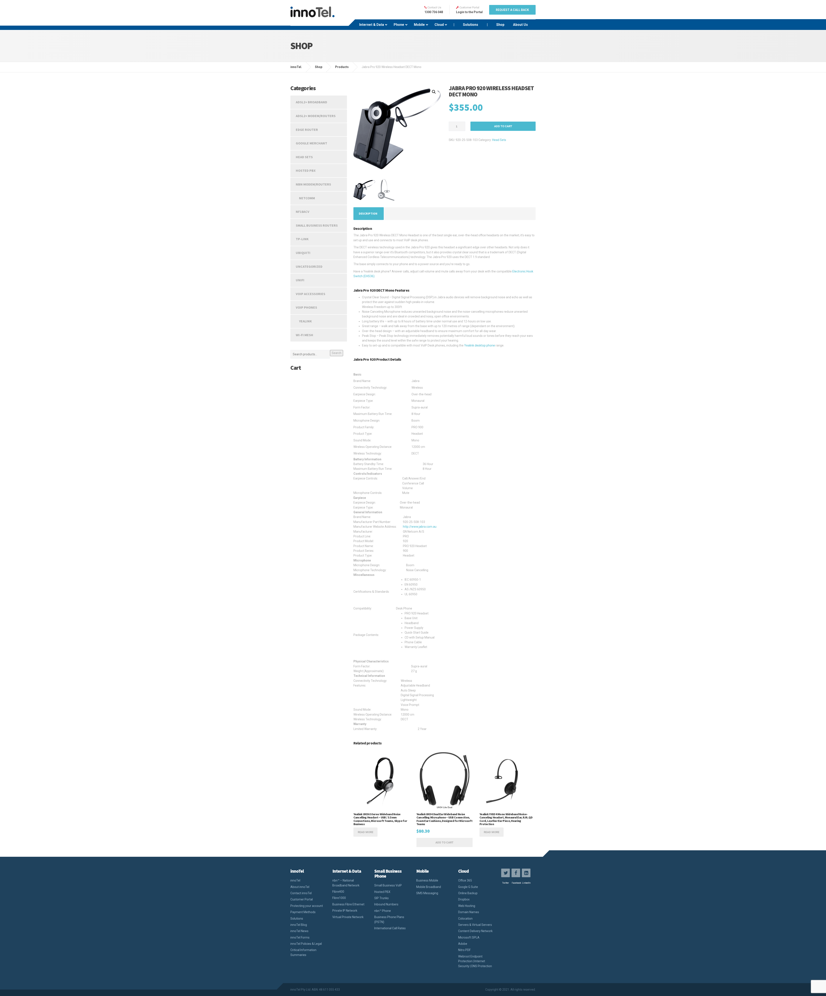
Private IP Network (344, 910)
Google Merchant (311, 143)
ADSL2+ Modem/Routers (316, 116)
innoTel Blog (298, 924)
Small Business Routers (317, 225)
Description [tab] (368, 213)
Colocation (465, 918)
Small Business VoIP (388, 885)
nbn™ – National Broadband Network (345, 883)
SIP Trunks (381, 898)
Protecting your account (306, 906)
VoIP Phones (306, 307)
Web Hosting (466, 906)
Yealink (305, 321)
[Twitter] (505, 873)
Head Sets (499, 140)
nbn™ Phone (382, 910)
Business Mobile (427, 880)
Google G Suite (468, 887)
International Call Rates (390, 928)
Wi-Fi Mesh (304, 335)
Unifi (300, 280)
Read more (365, 832)
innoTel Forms (300, 937)
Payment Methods (303, 912)
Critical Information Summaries (303, 952)
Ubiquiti (303, 253)
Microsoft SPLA (468, 937)
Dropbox (464, 899)
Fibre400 (338, 891)
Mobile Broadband (428, 887)
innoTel (295, 880)
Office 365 (465, 880)
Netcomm (307, 198)
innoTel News (299, 931)
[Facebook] (516, 873)
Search (336, 353)
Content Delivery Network (475, 931)
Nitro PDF (464, 950)
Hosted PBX (306, 170)
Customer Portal (301, 899)
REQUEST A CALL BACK (512, 10)
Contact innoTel (301, 893)
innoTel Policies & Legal (306, 943)
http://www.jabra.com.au (419, 526)
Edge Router (307, 129)
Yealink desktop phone (479, 345)
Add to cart (503, 126)
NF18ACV (302, 211)
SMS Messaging (427, 893)
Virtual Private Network (348, 917)
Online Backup (468, 893)
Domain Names (468, 912)
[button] (434, 92)
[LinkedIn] (526, 873)
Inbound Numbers (386, 904)
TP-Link (302, 239)
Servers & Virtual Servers (475, 924)
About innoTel (299, 887)
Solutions (296, 918)
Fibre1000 (339, 898)
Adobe (462, 943)
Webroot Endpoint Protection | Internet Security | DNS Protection (475, 961)
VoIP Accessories (310, 294)
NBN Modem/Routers (313, 184)
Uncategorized (309, 266)
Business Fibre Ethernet (348, 904)
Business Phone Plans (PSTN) (389, 919)
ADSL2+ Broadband (311, 102)
